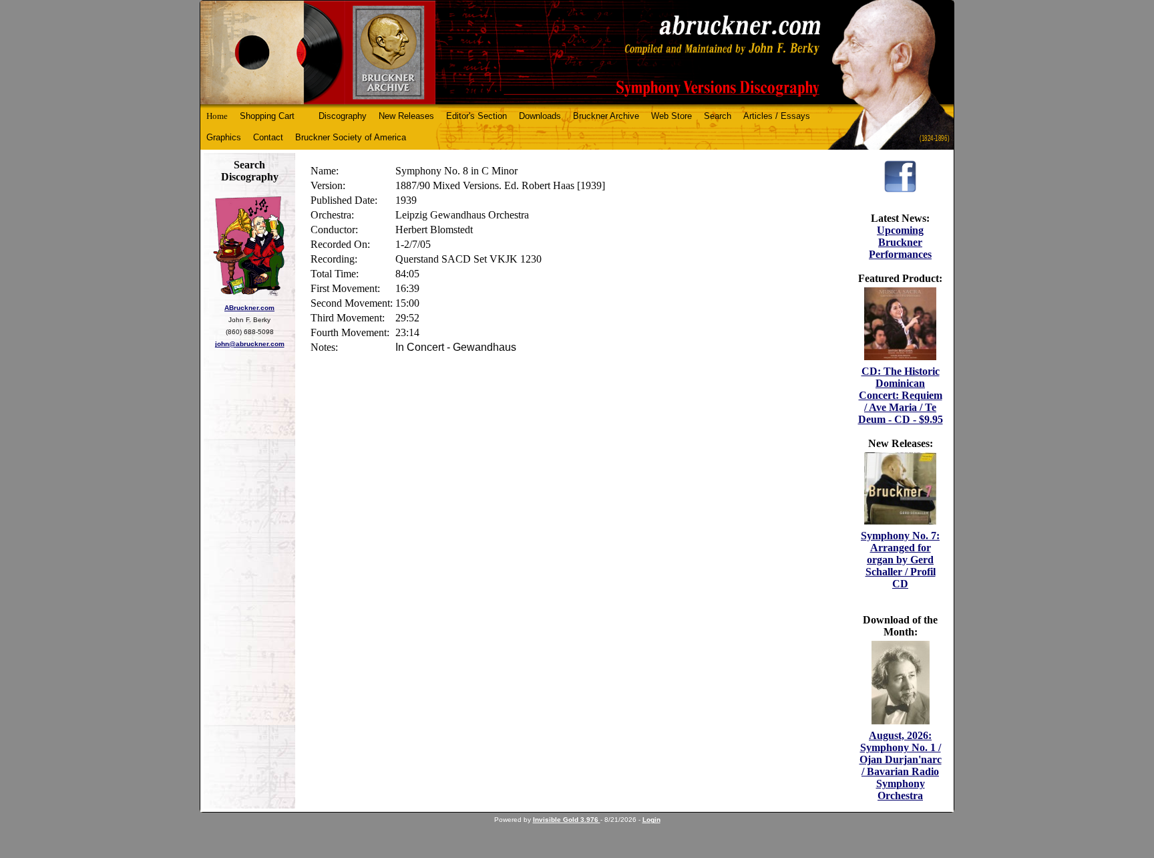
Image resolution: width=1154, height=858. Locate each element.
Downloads (540, 116)
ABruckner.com (249, 307)
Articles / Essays (776, 116)
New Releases (406, 116)
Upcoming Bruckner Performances (900, 242)
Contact (268, 137)
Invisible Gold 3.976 (566, 819)
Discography (343, 116)
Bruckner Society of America (350, 137)
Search (717, 116)
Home (217, 116)
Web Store (671, 116)
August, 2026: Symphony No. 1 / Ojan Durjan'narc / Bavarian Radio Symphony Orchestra (900, 765)
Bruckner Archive (606, 116)
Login (651, 819)
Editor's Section (476, 116)
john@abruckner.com (249, 343)
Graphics (223, 137)
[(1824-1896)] (577, 52)
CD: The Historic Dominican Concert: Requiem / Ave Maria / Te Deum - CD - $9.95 (900, 395)
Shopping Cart (267, 116)
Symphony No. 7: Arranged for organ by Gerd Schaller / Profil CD (900, 559)
